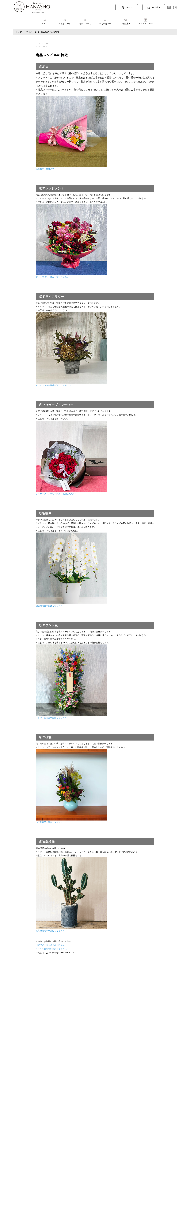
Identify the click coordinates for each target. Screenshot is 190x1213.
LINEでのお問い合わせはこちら (50, 945)
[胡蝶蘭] (71, 568)
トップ (19, 32)
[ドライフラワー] (71, 347)
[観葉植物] (71, 893)
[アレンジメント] (71, 239)
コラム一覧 (31, 32)
